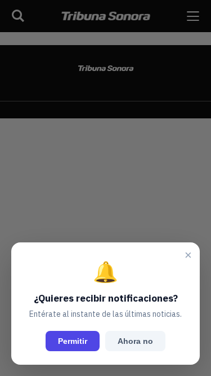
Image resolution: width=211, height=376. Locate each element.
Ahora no (135, 341)
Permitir (72, 341)
